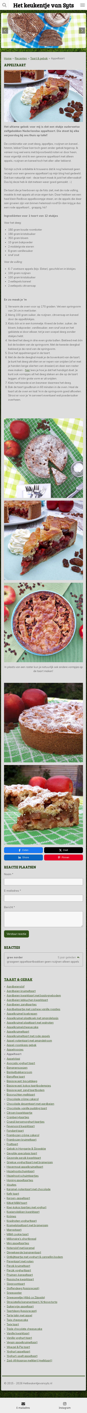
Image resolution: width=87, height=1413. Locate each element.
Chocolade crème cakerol (23, 1099)
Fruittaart (12, 1144)
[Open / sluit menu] (82, 5)
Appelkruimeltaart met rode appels (28, 1036)
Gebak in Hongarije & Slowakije (26, 1148)
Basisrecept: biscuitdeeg (22, 1081)
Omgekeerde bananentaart (24, 1252)
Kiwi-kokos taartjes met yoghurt (26, 1207)
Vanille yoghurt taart (19, 1337)
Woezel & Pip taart (18, 1347)
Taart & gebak (39, 58)
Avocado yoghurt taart (21, 1063)
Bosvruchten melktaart (21, 1094)
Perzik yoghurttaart (19, 1270)
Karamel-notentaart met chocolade (29, 1189)
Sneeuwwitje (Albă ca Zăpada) (26, 1297)
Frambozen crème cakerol (23, 1135)
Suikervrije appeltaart (20, 1306)
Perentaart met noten (20, 1261)
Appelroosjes (15, 1049)
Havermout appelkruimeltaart (25, 1166)
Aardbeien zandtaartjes (22, 1004)
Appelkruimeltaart (18, 1031)
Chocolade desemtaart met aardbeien (30, 1103)
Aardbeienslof (15, 986)
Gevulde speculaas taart (22, 1153)
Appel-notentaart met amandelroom (29, 1040)
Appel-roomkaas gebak (21, 1045)
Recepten (21, 58)
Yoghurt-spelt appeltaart (22, 1356)
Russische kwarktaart (20, 1279)
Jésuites (11, 1184)
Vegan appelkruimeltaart (22, 1342)
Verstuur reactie (16, 933)
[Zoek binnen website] (4, 5)
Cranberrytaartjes (18, 1117)
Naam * (8, 874)
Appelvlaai (13, 1058)
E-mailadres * (12, 890)
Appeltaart (58, 58)
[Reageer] (78, 957)
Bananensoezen (17, 1067)
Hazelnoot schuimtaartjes (23, 1175)
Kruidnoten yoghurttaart (22, 1220)
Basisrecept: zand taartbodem (26, 1090)
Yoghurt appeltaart (18, 1351)
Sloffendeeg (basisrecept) (23, 1288)
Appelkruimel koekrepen (22, 1013)
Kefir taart (13, 1193)
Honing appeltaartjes (20, 1180)
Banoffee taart (16, 1076)
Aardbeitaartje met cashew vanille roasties (33, 1009)
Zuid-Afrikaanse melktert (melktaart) (29, 1360)
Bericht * (9, 907)
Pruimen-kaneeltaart (20, 1274)
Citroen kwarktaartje (19, 1112)
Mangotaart (14, 1229)
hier (27, 370)
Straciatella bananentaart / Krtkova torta (32, 1302)
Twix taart (13, 1324)
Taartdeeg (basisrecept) (22, 1310)
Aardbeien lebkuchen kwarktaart (27, 1000)
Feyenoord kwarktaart (21, 1126)
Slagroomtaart (16, 1283)
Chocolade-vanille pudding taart (27, 1108)
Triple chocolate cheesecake (24, 1328)
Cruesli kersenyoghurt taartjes (26, 1121)
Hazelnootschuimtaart (20, 1171)
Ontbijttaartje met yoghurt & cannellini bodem (35, 1256)
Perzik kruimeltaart (18, 1265)
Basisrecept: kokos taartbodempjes (29, 1085)
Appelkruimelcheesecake (22, 1027)
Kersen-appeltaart (18, 1198)
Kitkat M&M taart (17, 1202)
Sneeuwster (14, 1292)
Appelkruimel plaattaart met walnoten (30, 1022)
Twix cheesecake (17, 1319)
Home (8, 58)
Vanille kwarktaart (18, 1333)
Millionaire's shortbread (21, 1238)
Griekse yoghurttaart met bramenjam (30, 1162)
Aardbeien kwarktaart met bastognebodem (34, 995)
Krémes (11, 1216)
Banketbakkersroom (19, 1072)
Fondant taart (15, 1130)
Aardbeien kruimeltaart (21, 991)
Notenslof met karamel (21, 1247)
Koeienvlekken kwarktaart (23, 1211)
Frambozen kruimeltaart (21, 1139)
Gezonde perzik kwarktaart (24, 1157)
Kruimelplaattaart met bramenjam (27, 1225)
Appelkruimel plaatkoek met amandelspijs (32, 1018)
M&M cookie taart (18, 1234)
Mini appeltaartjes (18, 1243)
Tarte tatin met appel (19, 1315)
